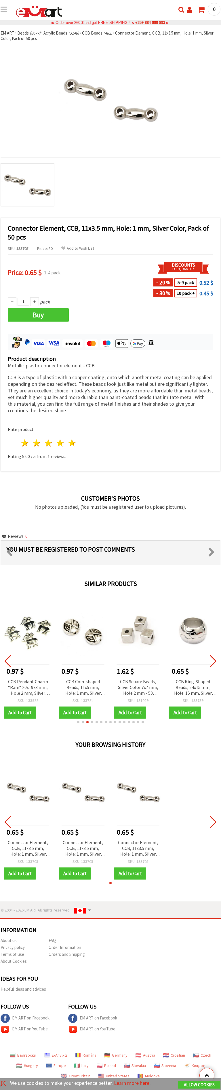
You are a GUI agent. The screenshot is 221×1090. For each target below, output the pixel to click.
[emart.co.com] (39, 11)
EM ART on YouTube (30, 1029)
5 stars (72, 443)
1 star (25, 443)
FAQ (52, 940)
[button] (78, 722)
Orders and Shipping (67, 954)
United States (117, 1075)
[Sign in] (189, 9)
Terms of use (12, 954)
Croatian (178, 1055)
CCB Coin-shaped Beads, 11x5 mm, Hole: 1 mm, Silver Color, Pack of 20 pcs (83, 688)
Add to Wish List (80, 248)
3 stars (49, 443)
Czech (206, 1055)
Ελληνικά (59, 1055)
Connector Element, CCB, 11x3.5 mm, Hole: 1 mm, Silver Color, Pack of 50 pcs (28, 849)
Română (89, 1055)
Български (26, 1055)
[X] (4, 1083)
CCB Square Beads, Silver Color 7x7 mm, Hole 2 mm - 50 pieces (138, 688)
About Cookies (14, 961)
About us (9, 940)
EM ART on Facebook (30, 1018)
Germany (119, 1055)
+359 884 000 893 (150, 22)
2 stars (37, 443)
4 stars (60, 443)
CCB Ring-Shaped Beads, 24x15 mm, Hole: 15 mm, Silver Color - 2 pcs (193, 688)
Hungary (31, 1065)
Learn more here (131, 1083)
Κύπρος (198, 1065)
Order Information (65, 947)
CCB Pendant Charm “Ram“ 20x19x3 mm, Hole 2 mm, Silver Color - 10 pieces (28, 688)
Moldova (152, 1075)
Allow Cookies (199, 1084)
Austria (149, 1055)
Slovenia (168, 1065)
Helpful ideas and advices (23, 989)
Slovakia (139, 1065)
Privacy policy (13, 947)
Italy (85, 1065)
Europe (60, 1065)
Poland (110, 1065)
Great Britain (79, 1075)
